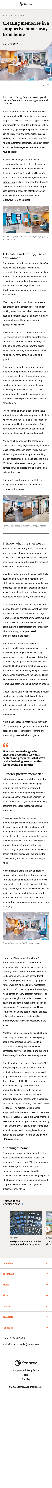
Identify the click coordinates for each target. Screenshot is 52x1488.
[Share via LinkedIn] (39, 85)
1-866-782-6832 (17, 1338)
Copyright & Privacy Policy (26, 1370)
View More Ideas (11, 1204)
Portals (26, 1375)
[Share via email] (48, 85)
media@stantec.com (29, 1344)
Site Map (26, 1379)
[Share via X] (43, 85)
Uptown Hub (9, 182)
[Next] (47, 1229)
